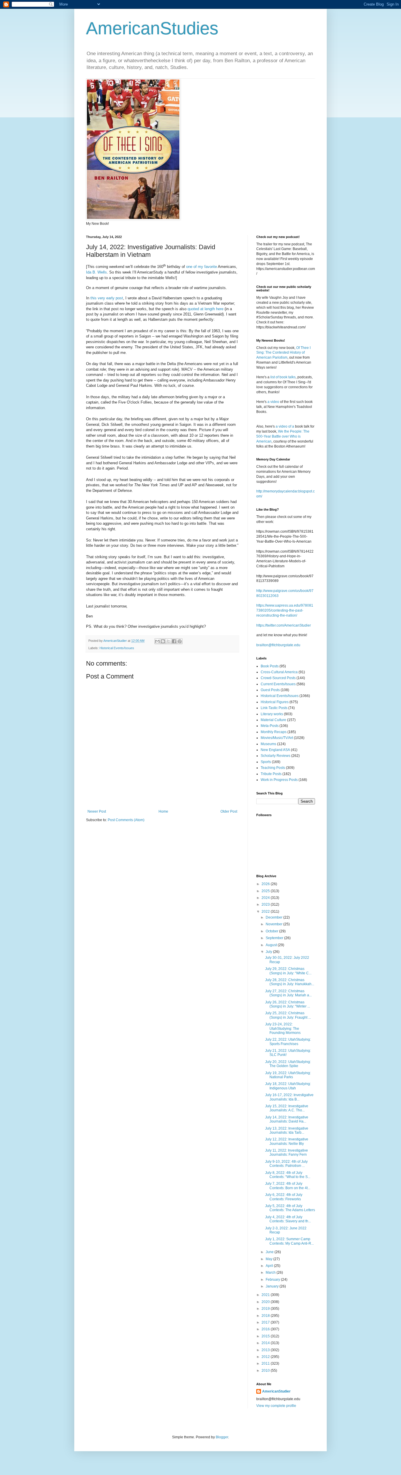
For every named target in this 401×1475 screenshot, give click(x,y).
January (272, 1286)
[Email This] (157, 641)
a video (273, 402)
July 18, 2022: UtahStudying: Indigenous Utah (288, 1086)
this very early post (106, 298)
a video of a (285, 426)
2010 (266, 1370)
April (270, 1266)
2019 (266, 1309)
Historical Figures (275, 702)
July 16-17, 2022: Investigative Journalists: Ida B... (289, 1097)
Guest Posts (270, 690)
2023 (266, 904)
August (272, 945)
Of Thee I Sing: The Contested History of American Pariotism (283, 353)
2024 (266, 898)
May (269, 1259)
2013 (266, 1350)
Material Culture (273, 720)
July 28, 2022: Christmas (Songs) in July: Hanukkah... (289, 982)
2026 (266, 884)
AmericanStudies (152, 28)
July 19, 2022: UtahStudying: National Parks (288, 1075)
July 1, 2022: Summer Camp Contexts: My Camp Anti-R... (289, 1241)
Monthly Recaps (274, 732)
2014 (266, 1343)
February (273, 1279)
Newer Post (96, 811)
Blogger (222, 1437)
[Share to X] (168, 641)
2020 (266, 1302)
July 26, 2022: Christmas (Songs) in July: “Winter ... (287, 1004)
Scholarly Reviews (275, 756)
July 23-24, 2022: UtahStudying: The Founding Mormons (283, 1028)
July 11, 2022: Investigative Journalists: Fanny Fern (286, 1152)
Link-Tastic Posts (274, 708)
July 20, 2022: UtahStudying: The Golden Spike (288, 1064)
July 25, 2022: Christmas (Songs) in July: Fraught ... (288, 1015)
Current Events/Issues (278, 684)
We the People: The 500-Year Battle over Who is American (282, 436)
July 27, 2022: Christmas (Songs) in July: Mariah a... (288, 993)
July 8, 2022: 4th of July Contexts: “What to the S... (287, 1175)
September (275, 938)
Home (163, 811)
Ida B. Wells (96, 272)
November (274, 924)
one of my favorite (201, 267)
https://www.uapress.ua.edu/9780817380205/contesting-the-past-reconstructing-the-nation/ (284, 610)
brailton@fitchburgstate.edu (278, 645)
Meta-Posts (270, 726)
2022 (266, 911)
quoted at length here (205, 309)
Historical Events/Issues (117, 648)
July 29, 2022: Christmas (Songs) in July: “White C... (288, 971)
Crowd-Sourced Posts (278, 678)
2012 (266, 1357)
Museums (268, 744)
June (270, 1252)
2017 (266, 1322)
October (272, 931)
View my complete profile (276, 1406)
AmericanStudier (276, 1391)
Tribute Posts (271, 774)
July (269, 952)
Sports (266, 762)
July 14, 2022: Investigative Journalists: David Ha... (286, 1119)
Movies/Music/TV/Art (277, 738)
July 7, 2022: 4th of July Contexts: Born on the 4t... (287, 1186)
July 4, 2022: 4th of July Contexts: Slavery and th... (288, 1219)
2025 (266, 891)
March (271, 1272)
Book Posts (270, 666)
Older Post (228, 811)
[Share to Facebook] (174, 641)
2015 (266, 1336)
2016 (266, 1329)
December (274, 917)
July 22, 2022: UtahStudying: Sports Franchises (288, 1041)
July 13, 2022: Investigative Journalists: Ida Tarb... (286, 1130)
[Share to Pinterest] (180, 641)
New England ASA (275, 750)
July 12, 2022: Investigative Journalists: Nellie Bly (286, 1141)
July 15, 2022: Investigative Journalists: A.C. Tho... (286, 1108)
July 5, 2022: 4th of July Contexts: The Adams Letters (290, 1208)
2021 (266, 1295)
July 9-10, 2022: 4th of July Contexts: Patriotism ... (286, 1164)
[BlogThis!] (163, 641)
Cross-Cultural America (279, 672)
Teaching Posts (273, 768)
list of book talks (283, 377)
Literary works (272, 714)
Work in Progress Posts (279, 780)
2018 (266, 1316)
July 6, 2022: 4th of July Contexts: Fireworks (283, 1197)
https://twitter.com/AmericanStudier (283, 625)
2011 (266, 1363)
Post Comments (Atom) (126, 820)
